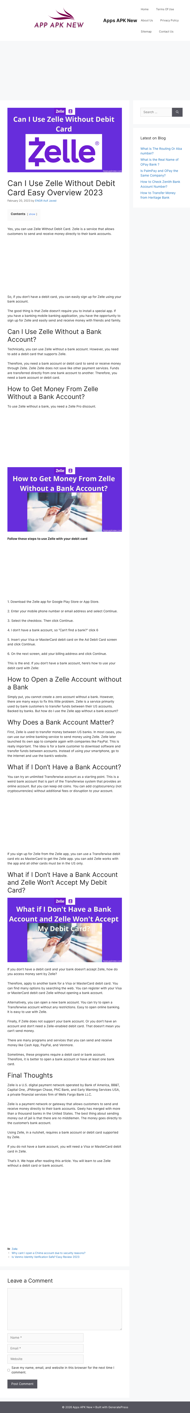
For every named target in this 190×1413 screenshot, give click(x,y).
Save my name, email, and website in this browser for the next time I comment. (63, 1370)
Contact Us (166, 31)
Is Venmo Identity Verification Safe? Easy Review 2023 (45, 1256)
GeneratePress (118, 1407)
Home (145, 9)
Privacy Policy (169, 20)
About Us (147, 20)
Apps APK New (120, 20)
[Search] (177, 112)
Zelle (14, 1248)
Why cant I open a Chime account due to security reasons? (48, 1252)
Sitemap (146, 31)
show (32, 214)
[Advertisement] (95, 69)
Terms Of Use (165, 9)
